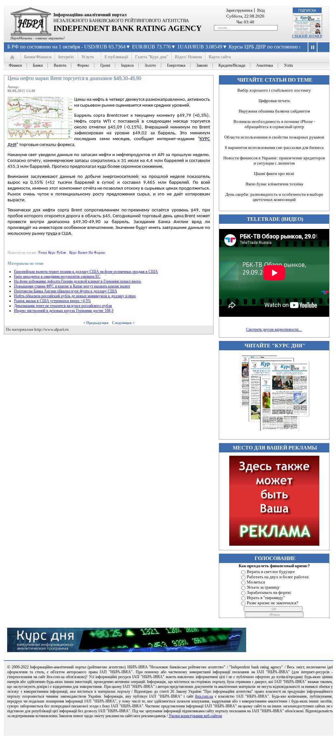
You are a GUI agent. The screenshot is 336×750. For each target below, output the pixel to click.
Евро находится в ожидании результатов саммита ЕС (57, 276)
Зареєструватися (239, 10)
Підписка (307, 10)
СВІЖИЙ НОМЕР (307, 36)
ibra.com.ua (204, 696)
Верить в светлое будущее (271, 571)
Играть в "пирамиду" (266, 597)
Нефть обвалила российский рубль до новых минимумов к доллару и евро (75, 296)
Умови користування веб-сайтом (195, 716)
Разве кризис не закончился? (272, 602)
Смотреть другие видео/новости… (274, 329)
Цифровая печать (274, 100)
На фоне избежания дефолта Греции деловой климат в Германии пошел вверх (77, 281)
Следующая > (123, 323)
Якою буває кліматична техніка (274, 183)
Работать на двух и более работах (278, 576)
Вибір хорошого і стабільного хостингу (274, 90)
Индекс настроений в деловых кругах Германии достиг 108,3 (63, 310)
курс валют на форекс (87, 252)
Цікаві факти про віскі (274, 173)
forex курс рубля (52, 252)
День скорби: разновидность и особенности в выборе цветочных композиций (274, 197)
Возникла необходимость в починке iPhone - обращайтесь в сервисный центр (274, 124)
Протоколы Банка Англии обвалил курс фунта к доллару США (65, 291)
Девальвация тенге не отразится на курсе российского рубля (63, 305)
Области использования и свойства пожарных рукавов (274, 137)
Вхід (261, 10)
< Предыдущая (95, 323)
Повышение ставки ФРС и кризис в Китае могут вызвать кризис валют (72, 286)
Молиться (256, 582)
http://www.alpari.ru (51, 329)
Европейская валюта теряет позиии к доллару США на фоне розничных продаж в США (86, 271)
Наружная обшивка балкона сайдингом (274, 111)
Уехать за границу (263, 587)
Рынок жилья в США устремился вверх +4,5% (52, 301)
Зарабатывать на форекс (269, 592)
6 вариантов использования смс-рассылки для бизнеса (274, 147)
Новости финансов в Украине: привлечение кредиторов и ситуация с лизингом (274, 160)
